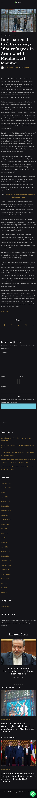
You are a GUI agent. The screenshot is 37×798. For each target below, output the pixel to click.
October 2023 (5, 570)
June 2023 (4, 588)
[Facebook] (5, 325)
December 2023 (6, 561)
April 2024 (4, 542)
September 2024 (6, 520)
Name (3, 377)
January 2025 (5, 506)
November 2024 (6, 511)
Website (3, 387)
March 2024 (4, 547)
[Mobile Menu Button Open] (2, 3)
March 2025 (4, 497)
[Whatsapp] (33, 325)
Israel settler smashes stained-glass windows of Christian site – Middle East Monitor (17, 727)
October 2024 (5, 515)
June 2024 (4, 533)
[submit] (33, 422)
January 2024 (5, 556)
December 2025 (6, 483)
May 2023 (4, 593)
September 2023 (6, 574)
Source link (4, 311)
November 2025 (6, 488)
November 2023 (6, 565)
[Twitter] (19, 325)
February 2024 (5, 552)
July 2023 (4, 583)
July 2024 (4, 529)
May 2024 (4, 538)
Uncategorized (5, 606)
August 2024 (5, 524)
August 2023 (5, 579)
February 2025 (5, 502)
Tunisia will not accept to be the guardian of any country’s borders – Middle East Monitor (18, 777)
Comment (4, 353)
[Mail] (26, 325)
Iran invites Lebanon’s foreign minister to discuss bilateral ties (18, 671)
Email (21, 377)
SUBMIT (18, 406)
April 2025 (4, 492)
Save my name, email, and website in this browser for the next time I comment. (17, 400)
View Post (18, 652)
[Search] (35, 3)
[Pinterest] (12, 325)
